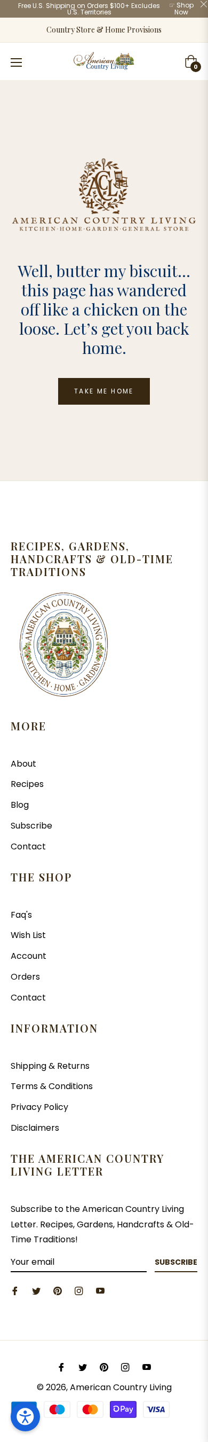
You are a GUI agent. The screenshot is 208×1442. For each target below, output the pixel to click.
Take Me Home (104, 391)
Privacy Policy (39, 1107)
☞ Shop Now (181, 9)
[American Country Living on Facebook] (15, 1290)
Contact (28, 846)
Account (28, 956)
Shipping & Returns (50, 1066)
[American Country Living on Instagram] (79, 1290)
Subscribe (31, 826)
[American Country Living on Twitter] (36, 1290)
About (23, 764)
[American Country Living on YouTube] (100, 1290)
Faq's (21, 915)
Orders (25, 977)
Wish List (28, 935)
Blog (20, 805)
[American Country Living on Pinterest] (57, 1290)
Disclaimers (35, 1128)
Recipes (27, 784)
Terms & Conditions (52, 1086)
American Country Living (121, 1387)
